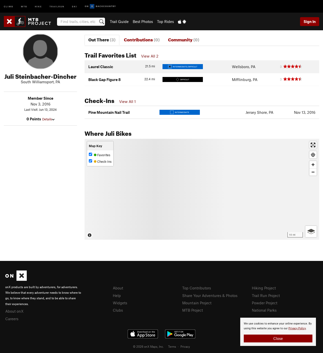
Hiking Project (264, 288)
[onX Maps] (16, 279)
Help (117, 295)
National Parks (264, 310)
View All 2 (149, 56)
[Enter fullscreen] (313, 145)
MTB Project (192, 310)
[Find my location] (313, 154)
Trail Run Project (266, 295)
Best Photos (143, 21)
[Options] (311, 231)
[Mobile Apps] (182, 21)
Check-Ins (104, 161)
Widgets (120, 303)
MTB (24, 6)
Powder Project (264, 303)
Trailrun (56, 6)
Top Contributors (196, 288)
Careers (11, 318)
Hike (38, 6)
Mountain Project (196, 303)
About (118, 288)
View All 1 (127, 101)
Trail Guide (119, 21)
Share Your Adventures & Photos (209, 295)
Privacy (185, 346)
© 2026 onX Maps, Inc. (148, 346)
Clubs (118, 310)
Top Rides (165, 21)
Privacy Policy (297, 328)
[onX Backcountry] (100, 6)
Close (278, 338)
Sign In (310, 21)
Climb (8, 6)
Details (47, 119)
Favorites (103, 155)
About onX (14, 311)
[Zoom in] (313, 164)
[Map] (202, 189)
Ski (74, 6)
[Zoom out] (313, 172)
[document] (278, 331)
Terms (172, 346)
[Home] (30, 21)
